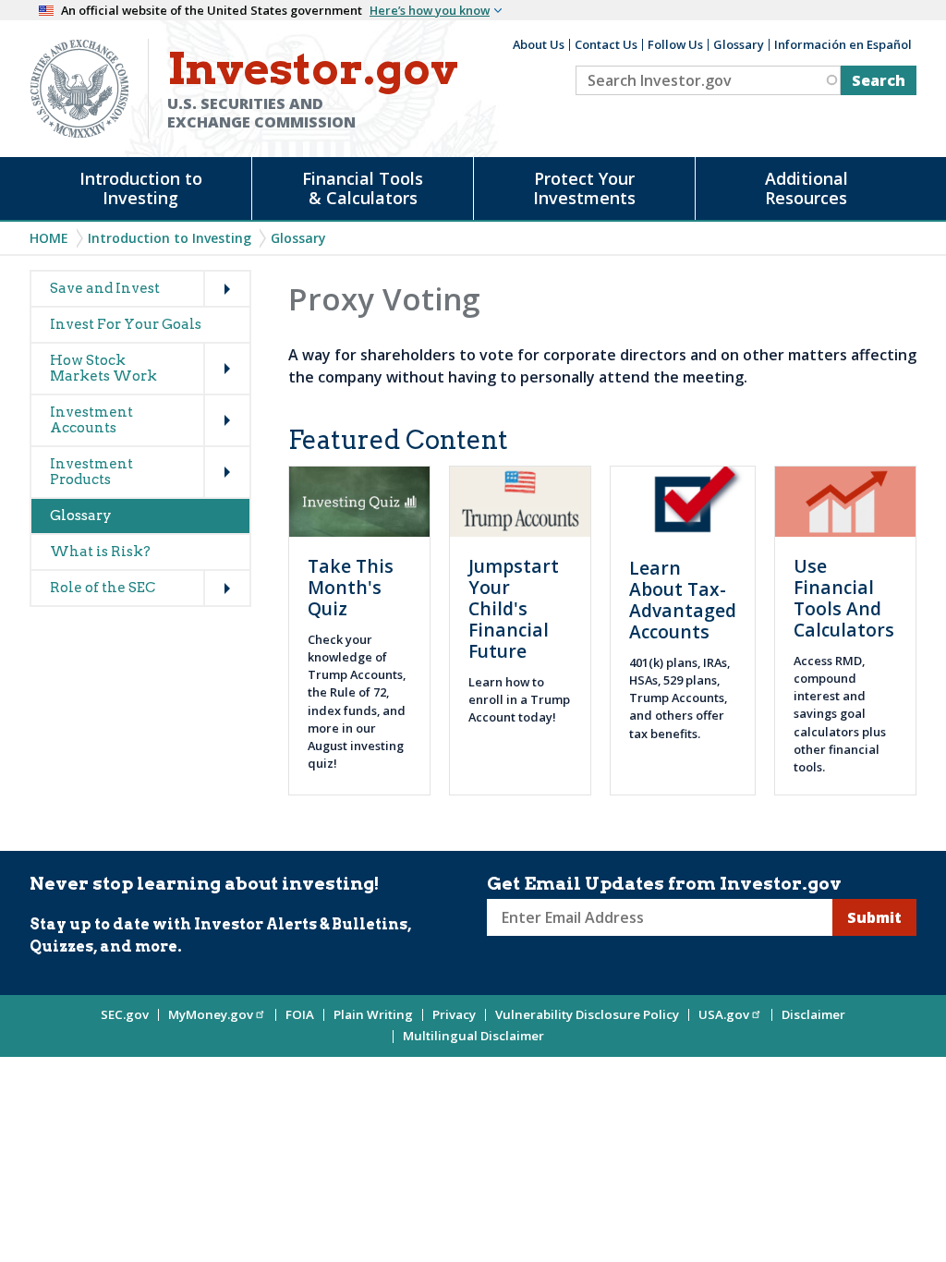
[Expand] (208, 271)
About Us (538, 44)
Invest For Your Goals (125, 324)
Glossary (738, 44)
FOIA (299, 1014)
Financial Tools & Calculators (362, 188)
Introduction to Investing (140, 188)
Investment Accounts (91, 420)
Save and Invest (105, 288)
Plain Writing (373, 1014)
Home (49, 238)
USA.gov (723, 1014)
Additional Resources (806, 188)
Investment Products (91, 471)
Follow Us (675, 44)
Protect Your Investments (584, 188)
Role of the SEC (102, 587)
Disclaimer (813, 1014)
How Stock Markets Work (103, 368)
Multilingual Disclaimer (473, 1035)
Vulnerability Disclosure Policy (587, 1014)
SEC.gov (125, 1014)
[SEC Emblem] (79, 87)
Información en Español (843, 44)
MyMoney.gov (210, 1014)
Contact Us (606, 44)
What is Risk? (100, 551)
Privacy (454, 1014)
